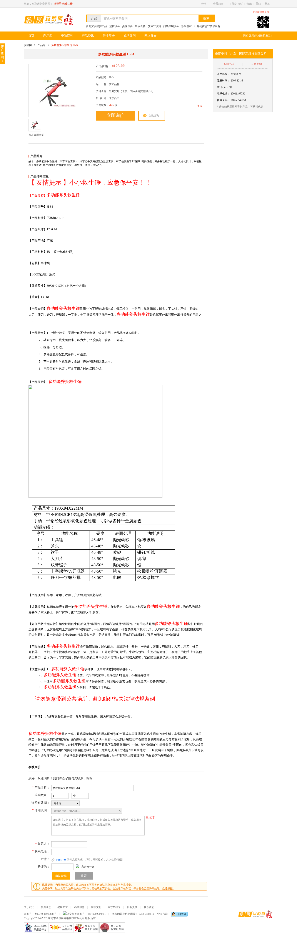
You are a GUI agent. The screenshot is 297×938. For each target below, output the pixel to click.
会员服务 (218, 3)
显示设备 (140, 26)
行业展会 (109, 35)
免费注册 (67, 3)
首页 (31, 35)
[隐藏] (272, 12)
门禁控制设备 (171, 26)
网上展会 (150, 35)
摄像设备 (127, 26)
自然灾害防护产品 (96, 26)
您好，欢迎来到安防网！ (38, 3)
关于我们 (29, 907)
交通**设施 (154, 26)
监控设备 (114, 26)
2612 (111, 105)
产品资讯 (88, 35)
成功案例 (129, 35)
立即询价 (115, 115)
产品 (94, 18)
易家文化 (96, 907)
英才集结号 (114, 907)
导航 (258, 3)
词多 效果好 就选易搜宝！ (258, 35)
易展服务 (79, 907)
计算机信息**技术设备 (207, 26)
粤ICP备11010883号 (45, 913)
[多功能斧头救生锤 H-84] (54, 90)
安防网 (28, 45)
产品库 (47, 35)
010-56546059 (238, 100)
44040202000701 (96, 913)
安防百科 (67, 35)
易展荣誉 (62, 907)
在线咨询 (153, 115)
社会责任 (132, 907)
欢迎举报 (167, 888)
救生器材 (186, 26)
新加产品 (229, 64)
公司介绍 (256, 64)
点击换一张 (87, 866)
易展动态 (46, 907)
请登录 (58, 3)
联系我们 (149, 907)
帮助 (267, 3)
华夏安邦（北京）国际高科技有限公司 (241, 53)
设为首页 (237, 3)
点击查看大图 (36, 134)
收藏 (249, 3)
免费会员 (236, 74)
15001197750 (238, 93)
